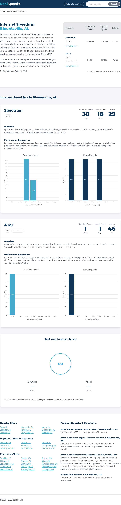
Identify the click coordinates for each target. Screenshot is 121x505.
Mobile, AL (46, 442)
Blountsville (21, 11)
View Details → (72, 46)
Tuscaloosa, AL (48, 448)
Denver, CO (26, 464)
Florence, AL (26, 445)
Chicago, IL (4, 461)
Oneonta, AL (47, 432)
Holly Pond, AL (27, 432)
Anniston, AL (5, 442)
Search (114, 4)
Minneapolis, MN (49, 466)
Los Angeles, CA (7, 464)
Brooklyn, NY (5, 458)
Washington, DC (28, 469)
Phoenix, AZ (26, 461)
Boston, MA (47, 458)
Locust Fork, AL (48, 430)
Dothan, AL (26, 442)
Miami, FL (46, 461)
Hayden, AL (26, 430)
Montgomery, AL (49, 445)
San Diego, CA (27, 466)
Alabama (11, 11)
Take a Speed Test (74, 4)
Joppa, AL (46, 427)
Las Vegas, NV (48, 469)
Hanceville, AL (27, 427)
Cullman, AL (5, 432)
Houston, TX (5, 466)
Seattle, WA (26, 458)
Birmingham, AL (7, 448)
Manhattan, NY (6, 469)
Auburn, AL (5, 445)
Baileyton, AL (5, 430)
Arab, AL (3, 427)
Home (2, 11)
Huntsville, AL (27, 448)
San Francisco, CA (49, 464)
